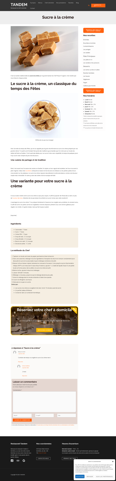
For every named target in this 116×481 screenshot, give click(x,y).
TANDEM (19, 4)
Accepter (79, 476)
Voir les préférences (104, 476)
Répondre (20, 361)
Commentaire (17, 390)
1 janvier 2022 (21, 353)
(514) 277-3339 (42, 453)
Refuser (90, 476)
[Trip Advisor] (18, 460)
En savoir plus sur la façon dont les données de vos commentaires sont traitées (55, 425)
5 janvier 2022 (25, 367)
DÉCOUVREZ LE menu (44, 330)
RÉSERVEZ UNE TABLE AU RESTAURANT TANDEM (93, 30)
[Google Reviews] (23, 460)
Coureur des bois (17, 198)
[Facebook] (12, 460)
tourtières (28, 171)
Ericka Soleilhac (26, 366)
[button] (113, 461)
